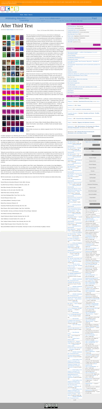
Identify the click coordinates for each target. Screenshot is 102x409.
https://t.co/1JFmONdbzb (90, 248)
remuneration (38, 20)
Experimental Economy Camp (85, 101)
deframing (73, 18)
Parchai (71, 315)
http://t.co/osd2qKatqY (90, 341)
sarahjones (70, 240)
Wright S (70, 122)
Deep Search (70, 90)
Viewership (70, 70)
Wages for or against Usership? (75, 182)
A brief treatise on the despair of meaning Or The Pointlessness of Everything (75, 361)
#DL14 (93, 281)
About (26, 14)
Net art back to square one (73, 82)
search (43, 21)
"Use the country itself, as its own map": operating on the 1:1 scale (82, 86)
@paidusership (94, 209)
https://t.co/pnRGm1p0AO (91, 264)
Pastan (79, 105)
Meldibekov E (71, 105)
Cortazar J (70, 118)
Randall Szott (75, 261)
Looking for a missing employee (83, 109)
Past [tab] (93, 151)
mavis (80, 217)
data (70, 18)
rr (69, 253)
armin (70, 184)
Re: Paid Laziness (72, 141)
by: (77, 141)
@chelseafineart (89, 236)
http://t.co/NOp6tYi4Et (90, 291)
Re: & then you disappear (73, 238)
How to (30, 14)
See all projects (96, 144)
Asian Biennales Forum (73, 34)
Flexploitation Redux (72, 217)
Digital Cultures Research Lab (92, 141)
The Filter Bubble (71, 84)
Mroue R (70, 109)
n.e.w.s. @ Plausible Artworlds (74, 314)
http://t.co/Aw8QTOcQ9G (94, 298)
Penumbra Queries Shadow (74, 355)
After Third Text (71, 77)
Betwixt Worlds (44, 18)
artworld (37, 18)
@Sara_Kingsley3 (89, 279)
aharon (76, 303)
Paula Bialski (92, 197)
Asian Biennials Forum (73, 39)
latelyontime (70, 356)
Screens (69, 68)
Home (21, 14)
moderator (78, 18)
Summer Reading (71, 55)
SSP (69, 335)
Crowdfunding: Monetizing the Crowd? (76, 57)
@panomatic (88, 296)
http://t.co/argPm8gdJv (90, 220)
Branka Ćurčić (92, 161)
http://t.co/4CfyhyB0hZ (90, 335)
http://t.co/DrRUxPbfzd (90, 282)
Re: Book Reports (71, 268)
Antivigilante (72, 349)
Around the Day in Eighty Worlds (84, 118)
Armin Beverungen (92, 191)
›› (77, 400)
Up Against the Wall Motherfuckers (75, 88)
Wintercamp (75, 301)
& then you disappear (72, 81)
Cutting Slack (70, 38)
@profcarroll (95, 278)
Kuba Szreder (92, 187)
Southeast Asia (48, 20)
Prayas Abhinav (78, 298)
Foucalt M (70, 113)
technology (54, 20)
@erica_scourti (96, 217)
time (58, 20)
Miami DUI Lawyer (72, 321)
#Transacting (88, 227)
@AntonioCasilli (90, 308)
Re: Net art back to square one (74, 252)
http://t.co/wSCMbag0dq (90, 366)
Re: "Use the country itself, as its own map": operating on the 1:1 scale (75, 260)
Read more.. (19, 3)
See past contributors (95, 204)
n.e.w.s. (90, 18)
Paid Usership (71, 28)
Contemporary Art (64, 18)
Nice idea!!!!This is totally (73, 289)
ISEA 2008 (70, 41)
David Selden (78, 160)
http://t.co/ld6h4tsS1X (90, 351)
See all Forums (96, 44)
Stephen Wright (9, 29)
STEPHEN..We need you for (74, 282)
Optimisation (70, 160)
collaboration (54, 18)
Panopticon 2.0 (71, 341)
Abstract (98, 101)
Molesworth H (71, 126)
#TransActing (88, 235)
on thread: (70, 144)
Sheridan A (75, 113)
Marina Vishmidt (92, 200)
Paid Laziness (71, 223)
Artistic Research (32, 18)
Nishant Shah (93, 174)
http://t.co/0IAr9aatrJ (89, 327)
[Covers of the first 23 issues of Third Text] (13, 57)
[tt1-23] (13, 107)
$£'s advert (70, 303)
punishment (31, 20)
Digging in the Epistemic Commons (86, 122)
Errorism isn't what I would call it (75, 347)
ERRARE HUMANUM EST (73, 32)
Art (27, 18)
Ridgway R (70, 101)
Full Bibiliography (96, 136)
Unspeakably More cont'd (73, 30)
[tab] (92, 157)
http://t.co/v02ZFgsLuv (90, 372)
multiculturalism (83, 18)
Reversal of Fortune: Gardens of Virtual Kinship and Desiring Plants (75, 199)
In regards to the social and (74, 320)
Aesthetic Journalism (72, 71)
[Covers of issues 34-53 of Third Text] (13, 82)
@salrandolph (90, 287)
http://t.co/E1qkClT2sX (90, 342)
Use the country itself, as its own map (70, 21)
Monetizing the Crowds (73, 59)
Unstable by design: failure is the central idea (77, 79)
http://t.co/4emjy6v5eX (90, 274)
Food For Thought (72, 393)
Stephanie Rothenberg (92, 184)
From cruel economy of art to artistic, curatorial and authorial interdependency (74, 209)
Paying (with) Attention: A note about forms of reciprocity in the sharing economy (75, 190)
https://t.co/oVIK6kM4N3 (90, 229)
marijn (72, 335)
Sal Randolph (79, 223)
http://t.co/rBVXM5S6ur (90, 312)
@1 (96, 356)
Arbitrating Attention (15, 18)
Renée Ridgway (92, 164)
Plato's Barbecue (71, 229)
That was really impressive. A (74, 328)
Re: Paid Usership (72, 234)
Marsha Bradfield (92, 194)
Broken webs (70, 36)
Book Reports (71, 92)
